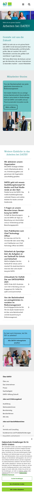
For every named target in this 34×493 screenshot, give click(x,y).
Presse (5, 388)
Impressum (11, 474)
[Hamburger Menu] (23, 4)
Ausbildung (6, 404)
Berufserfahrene (8, 413)
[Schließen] (32, 439)
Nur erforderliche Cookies (17, 484)
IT (3, 426)
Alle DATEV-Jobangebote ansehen (17, 341)
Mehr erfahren (10, 107)
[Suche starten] (29, 4)
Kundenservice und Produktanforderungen (17, 433)
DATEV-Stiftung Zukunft (10, 394)
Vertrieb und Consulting (10, 429)
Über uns (6, 381)
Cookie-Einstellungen (17, 478)
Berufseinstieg (7, 410)
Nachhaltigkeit (7, 391)
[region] (17, 464)
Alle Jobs (6, 417)
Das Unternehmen (9, 384)
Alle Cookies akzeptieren (17, 489)
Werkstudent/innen (9, 407)
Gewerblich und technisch (11, 436)
